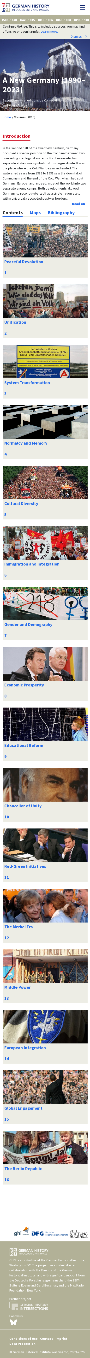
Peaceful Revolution (23, 261)
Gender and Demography (28, 624)
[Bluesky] (13, 1322)
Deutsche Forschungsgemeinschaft (40, 1280)
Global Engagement (23, 1108)
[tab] (13, 212)
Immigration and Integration (32, 564)
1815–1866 (45, 20)
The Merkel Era (18, 926)
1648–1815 (27, 20)
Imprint (61, 1338)
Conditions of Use (23, 1338)
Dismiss (79, 36)
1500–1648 (9, 20)
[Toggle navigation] (83, 8)
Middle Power (17, 987)
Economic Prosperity (24, 685)
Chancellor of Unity (23, 806)
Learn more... (50, 31)
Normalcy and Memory (25, 443)
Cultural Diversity (21, 503)
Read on (78, 204)
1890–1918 (81, 20)
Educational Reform (23, 745)
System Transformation (27, 382)
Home (7, 117)
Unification (15, 322)
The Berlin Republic (23, 1168)
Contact (46, 1338)
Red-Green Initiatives (25, 866)
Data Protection (22, 1343)
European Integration (25, 1047)
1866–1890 (63, 20)
